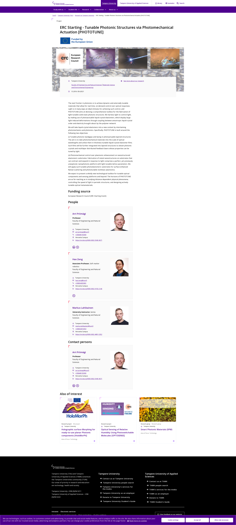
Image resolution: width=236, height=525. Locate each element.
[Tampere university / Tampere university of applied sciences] (63, 3)
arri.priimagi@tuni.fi (82, 232)
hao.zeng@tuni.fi (81, 280)
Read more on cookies (138, 521)
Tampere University (109, 3)
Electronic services (68, 511)
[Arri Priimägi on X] (77, 247)
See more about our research (134, 81)
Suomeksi (171, 3)
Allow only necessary (221, 520)
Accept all (197, 520)
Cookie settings (173, 520)
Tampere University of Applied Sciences (134, 3)
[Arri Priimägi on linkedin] (73, 247)
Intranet (55, 511)
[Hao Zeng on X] (73, 296)
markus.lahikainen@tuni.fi (84, 326)
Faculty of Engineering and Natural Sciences (86, 85)
